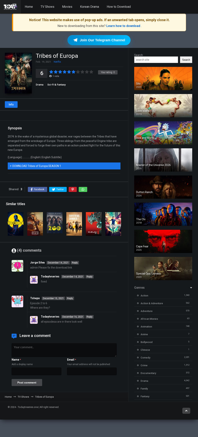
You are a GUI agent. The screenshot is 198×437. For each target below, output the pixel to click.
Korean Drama (89, 7)
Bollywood (147, 342)
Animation (146, 326)
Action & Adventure (152, 303)
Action (144, 295)
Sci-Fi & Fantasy (56, 84)
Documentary (148, 373)
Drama (39, 84)
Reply (75, 262)
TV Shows (47, 7)
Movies (67, 7)
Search (138, 55)
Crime (144, 365)
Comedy (145, 357)
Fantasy (145, 396)
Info (11, 104)
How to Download (119, 7)
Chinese (145, 349)
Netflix (57, 61)
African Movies (149, 318)
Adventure (147, 311)
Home (29, 7)
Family (144, 388)
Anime (144, 334)
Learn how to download (123, 26)
